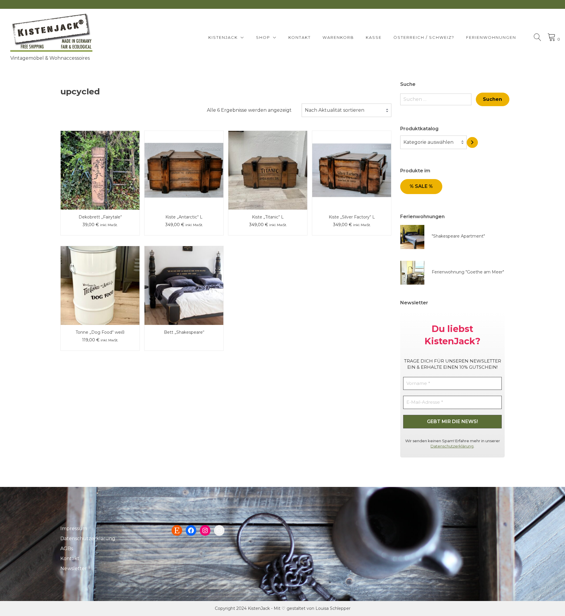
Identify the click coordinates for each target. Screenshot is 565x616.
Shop (263, 37)
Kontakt (299, 37)
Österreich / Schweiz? (423, 37)
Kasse (374, 37)
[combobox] (346, 110)
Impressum (73, 528)
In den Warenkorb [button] (100, 157)
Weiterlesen (184, 157)
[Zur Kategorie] (472, 142)
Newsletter (73, 568)
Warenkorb (338, 37)
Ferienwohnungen (491, 37)
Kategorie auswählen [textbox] (428, 142)
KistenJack (223, 37)
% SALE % (421, 186)
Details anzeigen (100, 174)
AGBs (66, 548)
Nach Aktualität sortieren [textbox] (334, 110)
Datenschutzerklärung (452, 446)
